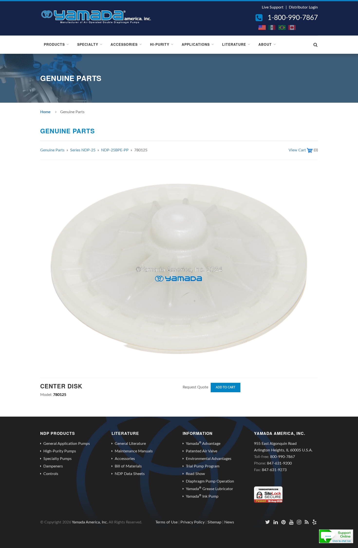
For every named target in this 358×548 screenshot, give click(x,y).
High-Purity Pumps (59, 451)
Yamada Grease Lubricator (209, 488)
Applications (196, 44)
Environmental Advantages (208, 459)
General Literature (130, 444)
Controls (50, 474)
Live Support (272, 7)
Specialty (87, 44)
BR (282, 27)
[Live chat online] (336, 536)
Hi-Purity (159, 44)
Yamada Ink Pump (202, 496)
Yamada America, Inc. (90, 522)
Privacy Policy (192, 522)
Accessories (124, 44)
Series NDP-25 (82, 150)
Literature (234, 44)
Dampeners (53, 466)
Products (54, 44)
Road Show (195, 474)
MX (272, 27)
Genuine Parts (52, 150)
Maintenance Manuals (134, 451)
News (229, 522)
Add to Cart (225, 387)
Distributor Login (303, 7)
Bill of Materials (128, 466)
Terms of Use (166, 522)
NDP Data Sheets (130, 474)
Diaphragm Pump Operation (210, 481)
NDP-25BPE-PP (115, 150)
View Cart (297, 150)
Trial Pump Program (202, 466)
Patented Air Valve (201, 451)
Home (45, 112)
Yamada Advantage (203, 443)
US (262, 27)
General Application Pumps (66, 444)
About (265, 44)
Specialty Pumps (57, 459)
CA (292, 27)
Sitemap (214, 522)
